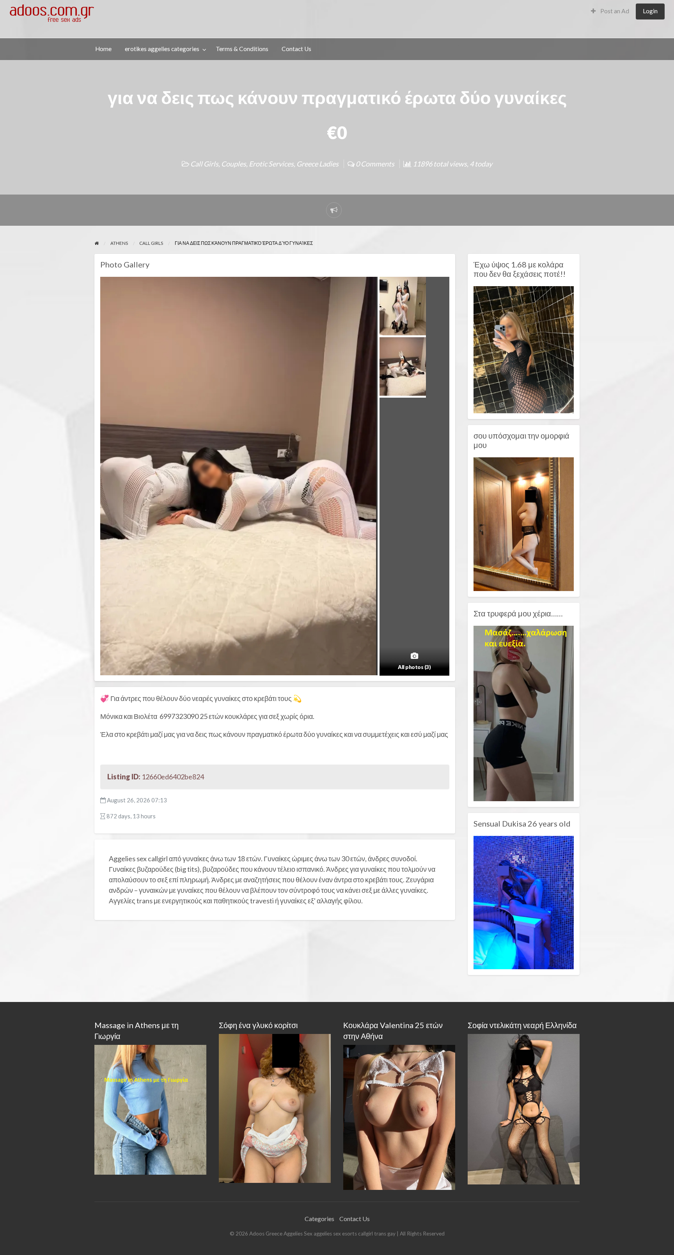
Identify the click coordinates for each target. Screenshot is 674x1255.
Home (103, 48)
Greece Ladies (317, 163)
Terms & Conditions (242, 48)
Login (650, 10)
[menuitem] (610, 11)
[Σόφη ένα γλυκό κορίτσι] (275, 1107)
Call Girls (204, 163)
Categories (319, 1218)
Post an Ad (614, 10)
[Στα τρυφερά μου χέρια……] (524, 712)
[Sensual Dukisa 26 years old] (524, 901)
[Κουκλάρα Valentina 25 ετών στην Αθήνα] (399, 1116)
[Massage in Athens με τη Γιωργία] (150, 1109)
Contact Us (296, 48)
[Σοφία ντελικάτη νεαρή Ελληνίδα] (524, 1108)
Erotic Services (271, 163)
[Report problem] (334, 210)
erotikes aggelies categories (162, 48)
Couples (233, 163)
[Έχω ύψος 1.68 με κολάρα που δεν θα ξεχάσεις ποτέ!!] (524, 349)
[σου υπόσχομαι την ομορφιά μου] (524, 523)
